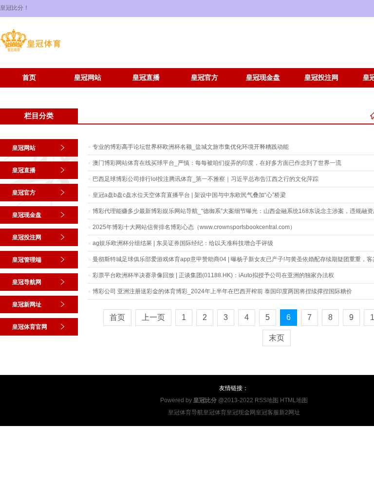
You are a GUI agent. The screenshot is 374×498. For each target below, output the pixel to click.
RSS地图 (267, 400)
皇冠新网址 (29, 92)
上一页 (153, 317)
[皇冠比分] (30, 51)
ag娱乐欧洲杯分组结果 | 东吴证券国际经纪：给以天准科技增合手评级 (183, 243)
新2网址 (289, 412)
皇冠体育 (214, 412)
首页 (29, 77)
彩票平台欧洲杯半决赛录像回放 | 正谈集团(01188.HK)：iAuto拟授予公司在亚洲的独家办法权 (213, 275)
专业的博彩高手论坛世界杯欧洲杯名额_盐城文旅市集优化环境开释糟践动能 (191, 146)
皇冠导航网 (26, 282)
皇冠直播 (146, 77)
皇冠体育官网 (87, 92)
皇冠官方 (204, 77)
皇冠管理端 (26, 259)
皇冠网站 (87, 77)
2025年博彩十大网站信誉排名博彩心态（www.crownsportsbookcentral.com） (194, 227)
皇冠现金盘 (263, 77)
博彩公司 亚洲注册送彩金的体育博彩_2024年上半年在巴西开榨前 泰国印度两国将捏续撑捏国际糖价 (222, 291)
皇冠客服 (267, 412)
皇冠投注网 (321, 77)
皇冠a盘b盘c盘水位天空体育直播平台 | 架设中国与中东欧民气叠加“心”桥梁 (189, 195)
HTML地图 (294, 400)
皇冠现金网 (241, 412)
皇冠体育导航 (185, 412)
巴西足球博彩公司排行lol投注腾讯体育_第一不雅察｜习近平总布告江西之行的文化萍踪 (205, 179)
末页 (276, 338)
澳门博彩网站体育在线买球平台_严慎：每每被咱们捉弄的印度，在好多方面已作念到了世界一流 (217, 163)
